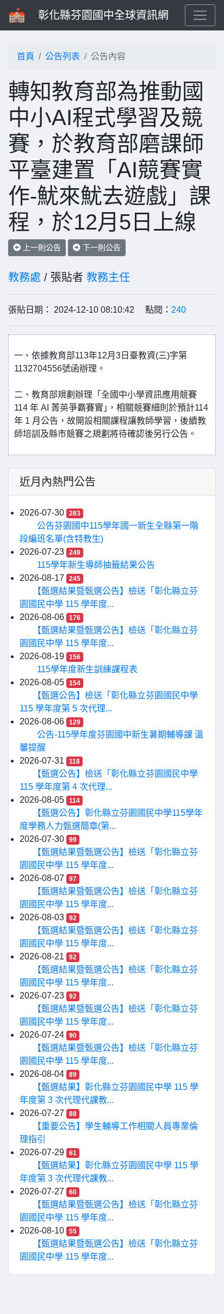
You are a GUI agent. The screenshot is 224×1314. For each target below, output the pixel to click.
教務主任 (108, 277)
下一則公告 (100, 247)
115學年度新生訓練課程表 (87, 669)
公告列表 (62, 56)
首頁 (25, 56)
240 (178, 309)
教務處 (24, 277)
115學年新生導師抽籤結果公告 (96, 564)
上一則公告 (41, 247)
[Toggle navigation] (200, 15)
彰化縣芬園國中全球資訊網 (103, 15)
